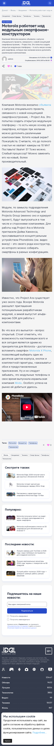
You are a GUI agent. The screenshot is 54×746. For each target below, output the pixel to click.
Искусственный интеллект (3, 669)
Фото (26, 669)
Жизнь (6, 455)
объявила (45, 105)
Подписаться (27, 611)
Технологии (46, 16)
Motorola (12, 443)
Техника (36, 16)
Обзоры (6, 682)
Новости (6, 677)
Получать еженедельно (20, 619)
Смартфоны (16, 16)
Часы (19, 669)
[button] (50, 3)
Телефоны (27, 16)
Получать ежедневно (19, 616)
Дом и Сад (42, 669)
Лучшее (6, 687)
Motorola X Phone (40, 350)
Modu (18, 383)
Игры (11, 669)
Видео (5, 697)
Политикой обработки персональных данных (22, 628)
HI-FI (34, 669)
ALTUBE (50, 669)
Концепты (22, 443)
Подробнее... (40, 732)
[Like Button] (9, 66)
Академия (6, 16)
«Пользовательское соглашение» (17, 626)
